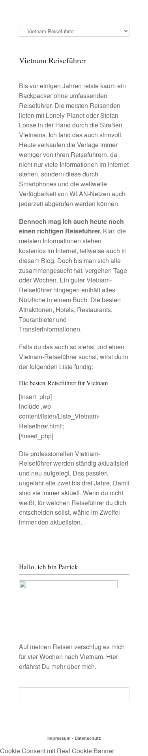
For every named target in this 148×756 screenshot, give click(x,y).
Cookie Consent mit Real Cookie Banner (57, 750)
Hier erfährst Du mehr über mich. (68, 661)
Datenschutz (88, 738)
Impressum (59, 738)
